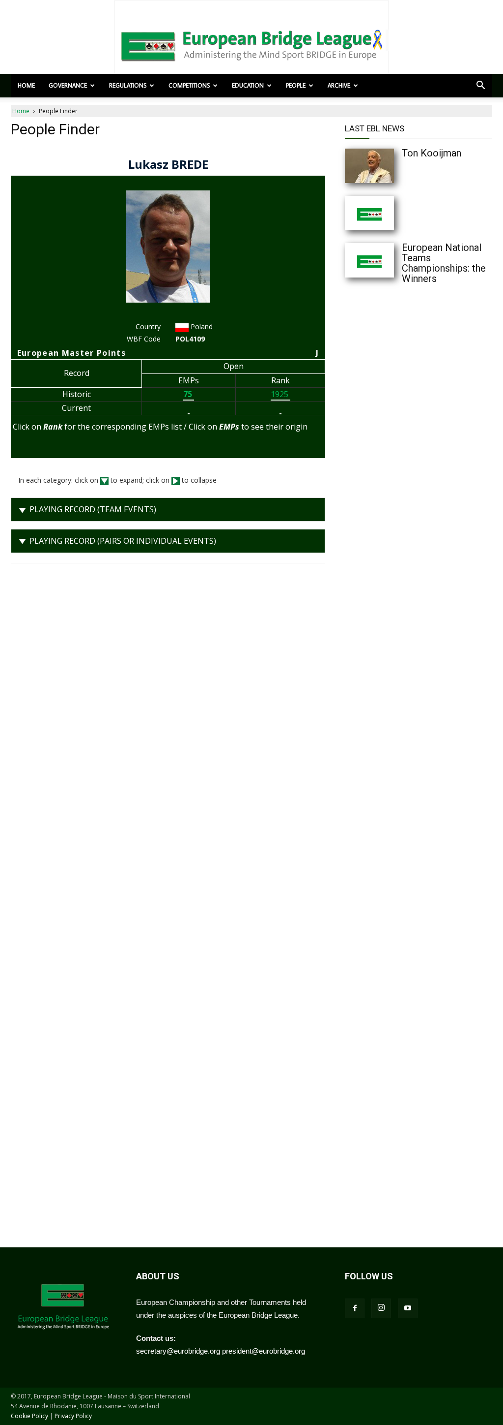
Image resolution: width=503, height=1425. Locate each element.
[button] (480, 86)
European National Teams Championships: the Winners (444, 263)
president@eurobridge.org (263, 1351)
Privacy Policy (73, 1416)
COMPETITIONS (189, 85)
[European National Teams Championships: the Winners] (389, 260)
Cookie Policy (29, 1416)
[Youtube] (408, 1308)
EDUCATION (248, 85)
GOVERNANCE (68, 85)
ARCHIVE (339, 85)
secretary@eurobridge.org (178, 1351)
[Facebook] (354, 1308)
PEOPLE (296, 85)
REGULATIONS (127, 85)
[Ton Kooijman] (389, 166)
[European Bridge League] (251, 44)
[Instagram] (381, 1308)
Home (26, 85)
